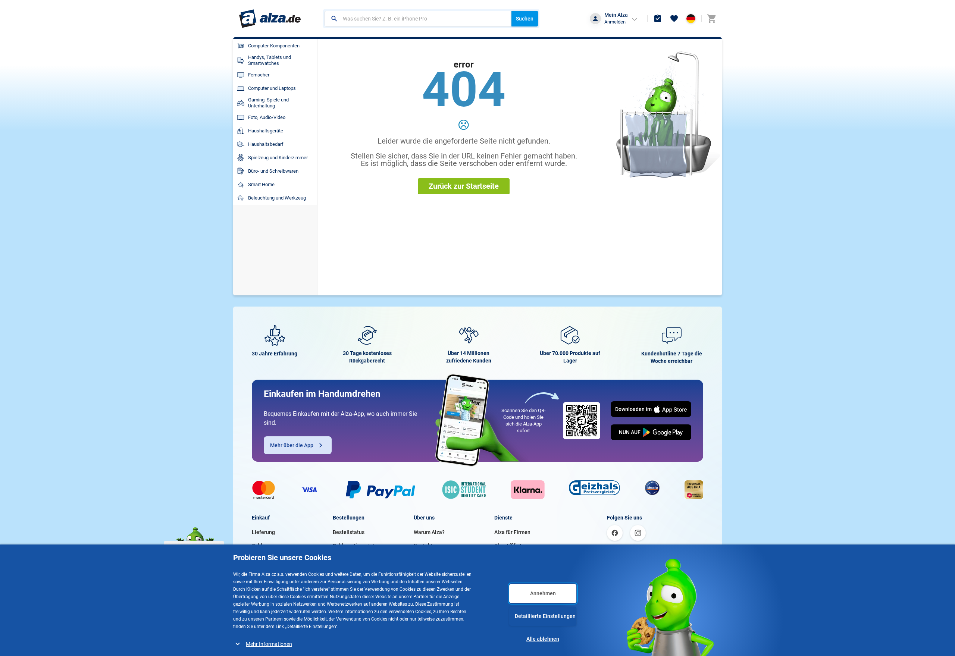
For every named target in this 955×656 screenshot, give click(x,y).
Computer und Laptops (272, 88)
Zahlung (261, 546)
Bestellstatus (348, 532)
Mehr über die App (291, 445)
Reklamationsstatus (357, 546)
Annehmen (543, 593)
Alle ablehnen (542, 639)
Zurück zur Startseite (464, 186)
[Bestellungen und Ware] (657, 18)
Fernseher (258, 75)
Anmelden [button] (615, 22)
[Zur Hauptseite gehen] (270, 18)
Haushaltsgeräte (265, 131)
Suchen (524, 19)
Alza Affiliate (509, 546)
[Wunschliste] (674, 18)
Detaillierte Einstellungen (545, 616)
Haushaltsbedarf (266, 144)
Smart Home (261, 184)
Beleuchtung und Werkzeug (277, 198)
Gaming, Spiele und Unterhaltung (268, 103)
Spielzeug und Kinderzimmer (278, 157)
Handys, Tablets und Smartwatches (269, 60)
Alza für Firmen (512, 532)
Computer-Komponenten (274, 45)
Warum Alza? (429, 532)
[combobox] (418, 18)
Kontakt (423, 546)
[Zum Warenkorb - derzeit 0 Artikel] (711, 18)
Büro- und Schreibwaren (273, 171)
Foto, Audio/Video (266, 117)
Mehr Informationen (269, 644)
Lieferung (263, 532)
